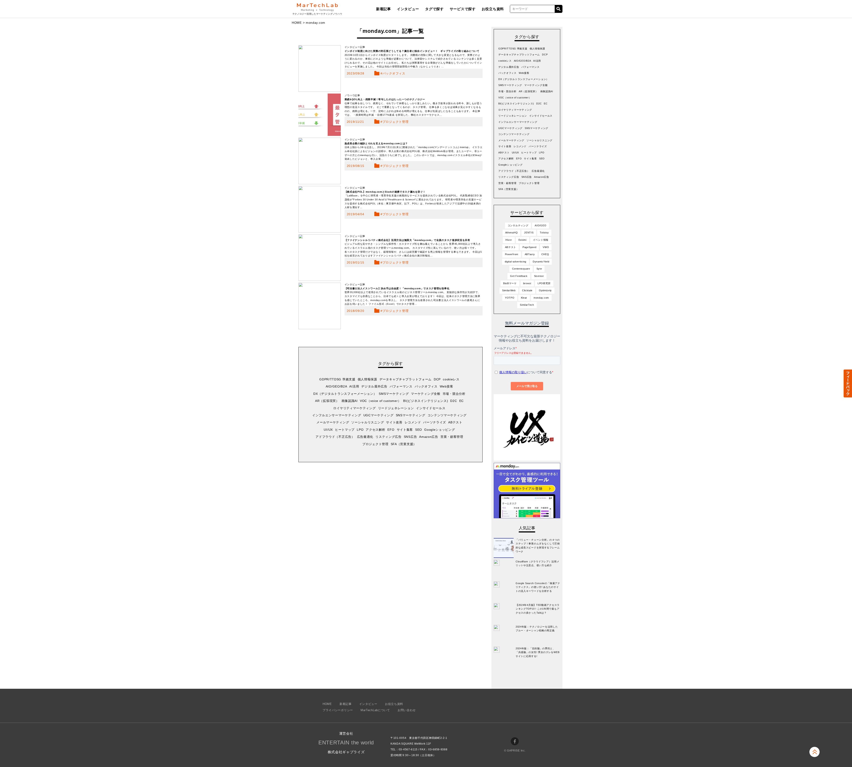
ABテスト (455, 422)
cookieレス (451, 379)
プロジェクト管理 (396, 121)
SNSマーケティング (410, 415)
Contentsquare (521, 268)
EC (461, 401)
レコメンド (413, 422)
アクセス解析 (375, 429)
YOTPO (510, 297)
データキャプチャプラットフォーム (405, 379)
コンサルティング (518, 225)
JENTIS (528, 232)
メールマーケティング (332, 422)
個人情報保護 (367, 379)
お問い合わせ (407, 710)
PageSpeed (529, 247)
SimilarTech (527, 304)
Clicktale (527, 290)
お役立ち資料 (493, 9)
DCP (437, 379)
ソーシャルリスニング (367, 422)
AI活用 (354, 386)
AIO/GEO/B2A (336, 386)
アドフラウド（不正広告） (335, 436)
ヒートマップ (345, 429)
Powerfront (511, 254)
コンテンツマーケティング (447, 415)
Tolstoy (544, 232)
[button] (847, 383)
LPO (360, 429)
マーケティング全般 (425, 393)
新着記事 (383, 9)
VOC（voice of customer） (380, 401)
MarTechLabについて (375, 710)
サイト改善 (394, 422)
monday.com (541, 297)
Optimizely (545, 290)
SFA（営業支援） (403, 444)
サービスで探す (463, 9)
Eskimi (523, 240)
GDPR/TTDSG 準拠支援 (337, 379)
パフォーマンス (401, 386)
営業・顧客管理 (451, 436)
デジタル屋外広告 (374, 386)
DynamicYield (541, 261)
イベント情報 (540, 240)
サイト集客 (405, 429)
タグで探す (434, 9)
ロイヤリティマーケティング (354, 408)
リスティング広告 (388, 436)
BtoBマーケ (510, 283)
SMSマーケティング (394, 393)
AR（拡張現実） (327, 401)
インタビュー (408, 9)
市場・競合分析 (454, 393)
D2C (453, 401)
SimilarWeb (509, 290)
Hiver (508, 240)
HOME (297, 22)
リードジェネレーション (396, 408)
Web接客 (446, 386)
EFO (390, 429)
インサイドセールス (430, 408)
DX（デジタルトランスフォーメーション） (345, 393)
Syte (539, 268)
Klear (524, 297)
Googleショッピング (439, 429)
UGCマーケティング (378, 415)
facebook (515, 741)
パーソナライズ (434, 422)
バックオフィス (394, 73)
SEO (418, 429)
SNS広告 (410, 436)
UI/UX (328, 429)
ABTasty (530, 254)
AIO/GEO (540, 225)
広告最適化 (365, 436)
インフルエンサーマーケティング (336, 415)
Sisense (539, 276)
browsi (527, 283)
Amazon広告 (428, 436)
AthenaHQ (511, 232)
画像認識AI (349, 401)
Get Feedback (518, 276)
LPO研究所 (544, 283)
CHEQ (545, 254)
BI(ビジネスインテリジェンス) (425, 401)
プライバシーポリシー (338, 710)
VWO (546, 247)
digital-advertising (515, 261)
